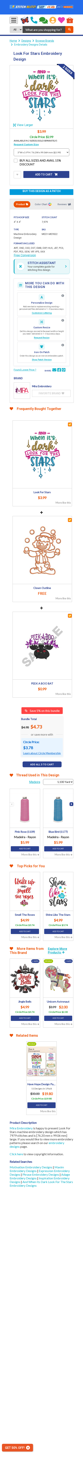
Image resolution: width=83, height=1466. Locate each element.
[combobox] (44, 29)
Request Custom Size (26, 144)
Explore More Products (57, 950)
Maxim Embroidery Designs (37, 1169)
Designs (26, 40)
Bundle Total (29, 719)
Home (13, 40)
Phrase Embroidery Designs (41, 1174)
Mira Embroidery (21, 1128)
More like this (63, 502)
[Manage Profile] (52, 20)
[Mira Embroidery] (22, 390)
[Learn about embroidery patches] (63, 345)
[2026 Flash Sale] (41, 7)
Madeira (34, 782)
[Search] (69, 29)
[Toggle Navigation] (14, 20)
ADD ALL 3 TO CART (42, 764)
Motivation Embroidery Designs (31, 1167)
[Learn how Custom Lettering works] (63, 296)
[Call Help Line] (33, 20)
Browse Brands (45, 40)
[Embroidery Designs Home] (25, 20)
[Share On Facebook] (59, 370)
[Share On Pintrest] (63, 370)
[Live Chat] (43, 20)
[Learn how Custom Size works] (63, 320)
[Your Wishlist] (61, 20)
